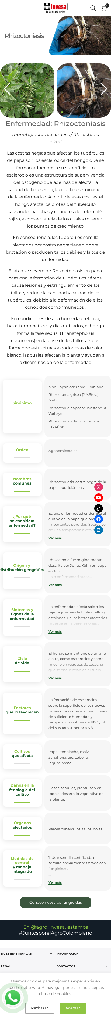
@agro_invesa (48, 927)
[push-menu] (8, 8)
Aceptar (72, 1008)
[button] (49, 112)
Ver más (55, 538)
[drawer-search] (93, 8)
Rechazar (39, 1008)
